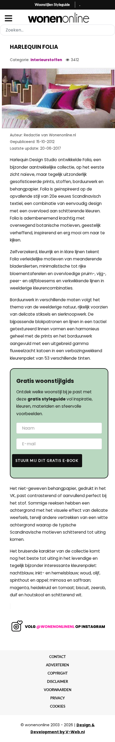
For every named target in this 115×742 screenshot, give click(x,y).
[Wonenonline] (57, 18)
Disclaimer (57, 681)
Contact (57, 656)
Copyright (58, 673)
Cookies (57, 706)
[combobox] (57, 30)
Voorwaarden (57, 690)
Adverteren (57, 665)
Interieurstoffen (46, 59)
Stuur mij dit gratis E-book (47, 460)
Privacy (57, 698)
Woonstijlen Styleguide (52, 4)
